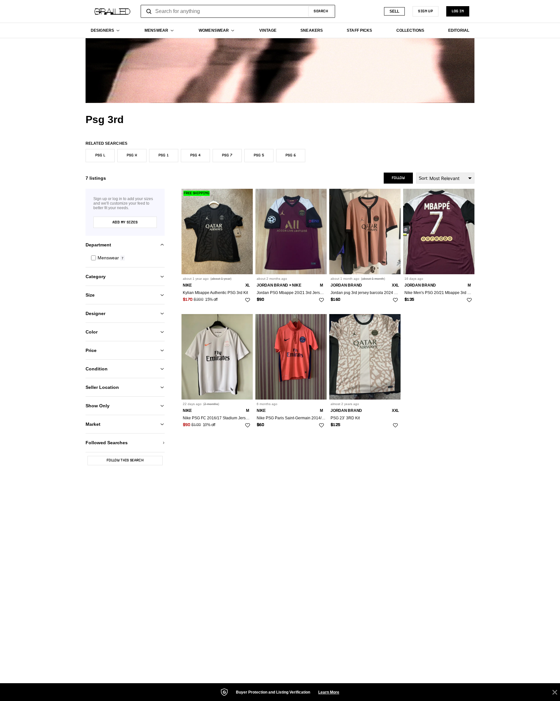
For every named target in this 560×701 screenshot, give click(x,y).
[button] (125, 258)
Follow (398, 178)
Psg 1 (163, 155)
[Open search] (149, 11)
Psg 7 (227, 155)
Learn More (328, 692)
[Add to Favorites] (247, 300)
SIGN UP (425, 11)
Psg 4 (195, 155)
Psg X (132, 155)
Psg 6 (291, 155)
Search (321, 11)
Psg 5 (259, 155)
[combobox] (238, 11)
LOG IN (458, 11)
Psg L (100, 155)
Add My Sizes (125, 222)
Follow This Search (125, 460)
